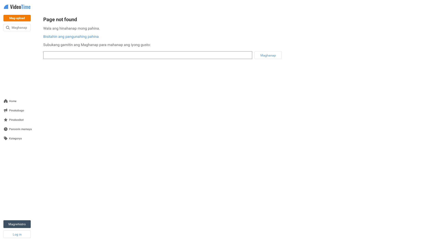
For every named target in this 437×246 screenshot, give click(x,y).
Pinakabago (16, 110)
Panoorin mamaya (20, 129)
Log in (17, 234)
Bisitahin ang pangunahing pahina (71, 36)
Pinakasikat (16, 119)
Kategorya (15, 138)
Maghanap (19, 27)
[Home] (17, 7)
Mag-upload (17, 18)
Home (12, 101)
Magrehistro (17, 224)
